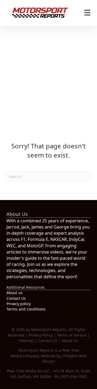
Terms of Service (71, 335)
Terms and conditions (26, 309)
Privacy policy (18, 303)
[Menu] (87, 12)
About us (14, 292)
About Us (70, 340)
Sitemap (26, 340)
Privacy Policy (41, 335)
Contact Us (16, 298)
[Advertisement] (48, 76)
